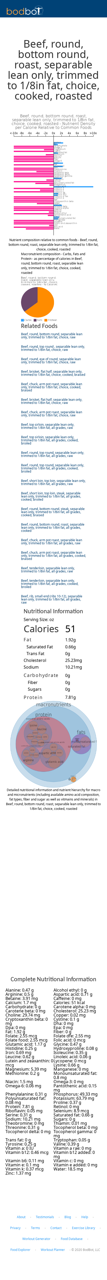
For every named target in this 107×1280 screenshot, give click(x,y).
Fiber (33, 682)
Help (84, 1217)
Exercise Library (83, 1228)
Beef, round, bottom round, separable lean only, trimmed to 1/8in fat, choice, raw (51, 335)
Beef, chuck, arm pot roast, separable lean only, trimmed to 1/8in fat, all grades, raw (51, 541)
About (21, 1217)
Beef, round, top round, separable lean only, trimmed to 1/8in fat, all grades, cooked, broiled (52, 468)
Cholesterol (35, 660)
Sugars (35, 689)
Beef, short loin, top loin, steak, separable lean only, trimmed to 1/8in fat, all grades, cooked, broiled (51, 496)
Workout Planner (53, 1249)
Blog (67, 1217)
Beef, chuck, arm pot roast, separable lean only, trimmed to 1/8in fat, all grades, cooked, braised (53, 555)
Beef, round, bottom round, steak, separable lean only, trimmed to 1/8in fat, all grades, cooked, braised (53, 512)
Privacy (15, 1228)
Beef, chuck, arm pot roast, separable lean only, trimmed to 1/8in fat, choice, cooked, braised (51, 387)
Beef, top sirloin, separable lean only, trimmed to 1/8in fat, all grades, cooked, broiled (49, 440)
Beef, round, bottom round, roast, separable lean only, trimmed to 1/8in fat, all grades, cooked (52, 527)
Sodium (31, 667)
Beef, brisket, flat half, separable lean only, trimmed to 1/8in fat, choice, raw (51, 401)
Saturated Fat (39, 647)
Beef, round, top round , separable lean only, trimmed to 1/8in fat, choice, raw (53, 348)
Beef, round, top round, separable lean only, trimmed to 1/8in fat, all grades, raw (52, 454)
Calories (41, 628)
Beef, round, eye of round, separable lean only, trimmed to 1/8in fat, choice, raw (51, 360)
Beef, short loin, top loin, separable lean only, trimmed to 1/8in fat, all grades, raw (53, 482)
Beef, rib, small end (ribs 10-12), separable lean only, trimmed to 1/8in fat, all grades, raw (51, 599)
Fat (27, 639)
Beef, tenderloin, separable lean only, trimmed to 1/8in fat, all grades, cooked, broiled (49, 583)
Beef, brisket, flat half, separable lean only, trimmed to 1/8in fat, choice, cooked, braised (53, 373)
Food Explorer (20, 1249)
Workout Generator (36, 1239)
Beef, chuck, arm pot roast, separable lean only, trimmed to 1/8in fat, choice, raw (51, 413)
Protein (33, 697)
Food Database (72, 1239)
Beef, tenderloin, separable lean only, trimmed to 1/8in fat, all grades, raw (48, 569)
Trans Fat (35, 653)
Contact (56, 1228)
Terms (35, 1228)
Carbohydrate (41, 675)
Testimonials (45, 1217)
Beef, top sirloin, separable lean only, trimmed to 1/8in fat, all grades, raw (47, 426)
